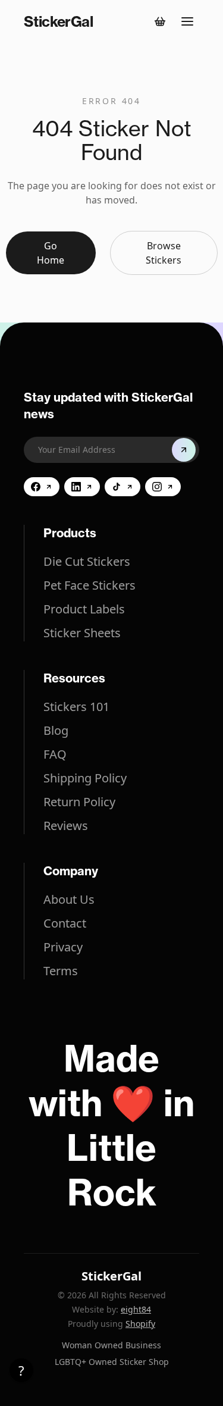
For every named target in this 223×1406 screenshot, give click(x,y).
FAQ (55, 754)
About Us (69, 899)
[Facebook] (41, 486)
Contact (64, 923)
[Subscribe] (184, 450)
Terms (60, 971)
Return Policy (79, 802)
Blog (55, 730)
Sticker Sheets (82, 633)
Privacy (63, 947)
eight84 (136, 1309)
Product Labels (84, 609)
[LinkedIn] (82, 486)
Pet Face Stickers (89, 585)
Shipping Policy (85, 778)
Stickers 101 (76, 707)
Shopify (140, 1323)
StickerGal (111, 1276)
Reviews (65, 826)
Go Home (50, 253)
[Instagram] (163, 486)
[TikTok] (122, 486)
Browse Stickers (163, 253)
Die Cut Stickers (86, 561)
